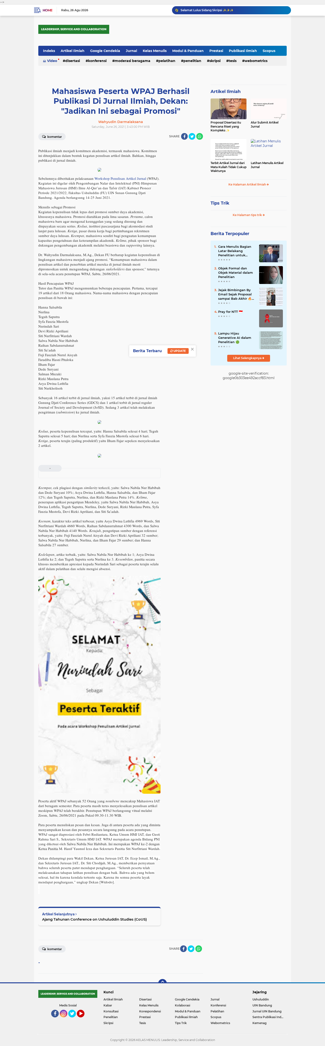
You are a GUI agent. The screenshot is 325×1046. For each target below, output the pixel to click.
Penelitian (192, 61)
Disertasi (72, 61)
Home (47, 10)
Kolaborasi (182, 1005)
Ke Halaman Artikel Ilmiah (247, 184)
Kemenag (259, 1023)
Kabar (107, 1005)
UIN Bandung (262, 1005)
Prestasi (216, 51)
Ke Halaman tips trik (248, 215)
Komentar (54, 137)
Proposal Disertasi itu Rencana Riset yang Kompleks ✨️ (226, 126)
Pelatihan (166, 61)
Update (179, 351)
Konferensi (97, 61)
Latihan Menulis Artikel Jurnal (267, 165)
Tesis (232, 61)
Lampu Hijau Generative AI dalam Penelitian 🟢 (234, 337)
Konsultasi (110, 1011)
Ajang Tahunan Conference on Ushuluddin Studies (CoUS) (94, 919)
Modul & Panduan (188, 51)
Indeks (49, 51)
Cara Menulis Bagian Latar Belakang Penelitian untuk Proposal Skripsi (234, 251)
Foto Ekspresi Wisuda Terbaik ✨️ (204, 10)
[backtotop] (162, 983)
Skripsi (215, 61)
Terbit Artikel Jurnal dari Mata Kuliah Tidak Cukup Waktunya (228, 167)
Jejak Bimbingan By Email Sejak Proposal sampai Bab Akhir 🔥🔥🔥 (235, 294)
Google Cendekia (105, 51)
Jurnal (131, 51)
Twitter (74, 1019)
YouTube (84, 1019)
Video (52, 61)
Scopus (269, 51)
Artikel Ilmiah (72, 51)
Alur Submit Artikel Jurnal (264, 124)
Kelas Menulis (155, 51)
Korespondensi (150, 1011)
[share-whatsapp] (199, 136)
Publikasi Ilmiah (243, 51)
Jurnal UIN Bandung (266, 1011)
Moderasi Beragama (132, 61)
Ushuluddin (260, 999)
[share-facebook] (184, 136)
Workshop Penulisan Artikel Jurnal (120, 178)
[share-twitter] (192, 136)
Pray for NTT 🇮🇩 (230, 312)
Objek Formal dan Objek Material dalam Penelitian (235, 272)
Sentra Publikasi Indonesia (269, 1017)
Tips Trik (220, 203)
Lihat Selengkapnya (247, 358)
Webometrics (256, 61)
